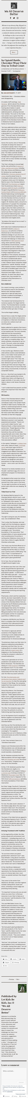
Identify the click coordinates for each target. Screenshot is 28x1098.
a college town (21, 443)
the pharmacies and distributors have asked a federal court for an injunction (13, 679)
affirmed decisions (14, 779)
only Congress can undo (12, 759)
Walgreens (4, 188)
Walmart (20, 186)
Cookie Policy (10, 1091)
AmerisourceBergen (20, 192)
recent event (15, 650)
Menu (13, 52)
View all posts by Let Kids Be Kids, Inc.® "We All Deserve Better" (9, 1054)
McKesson (21, 190)
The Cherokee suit (14, 184)
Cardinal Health (6, 192)
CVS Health (14, 188)
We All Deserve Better (14, 13)
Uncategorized (16, 71)
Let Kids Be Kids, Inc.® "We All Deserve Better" (12, 69)
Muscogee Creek (14, 775)
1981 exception (13, 665)
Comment (21, 1082)
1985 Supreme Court (17, 240)
